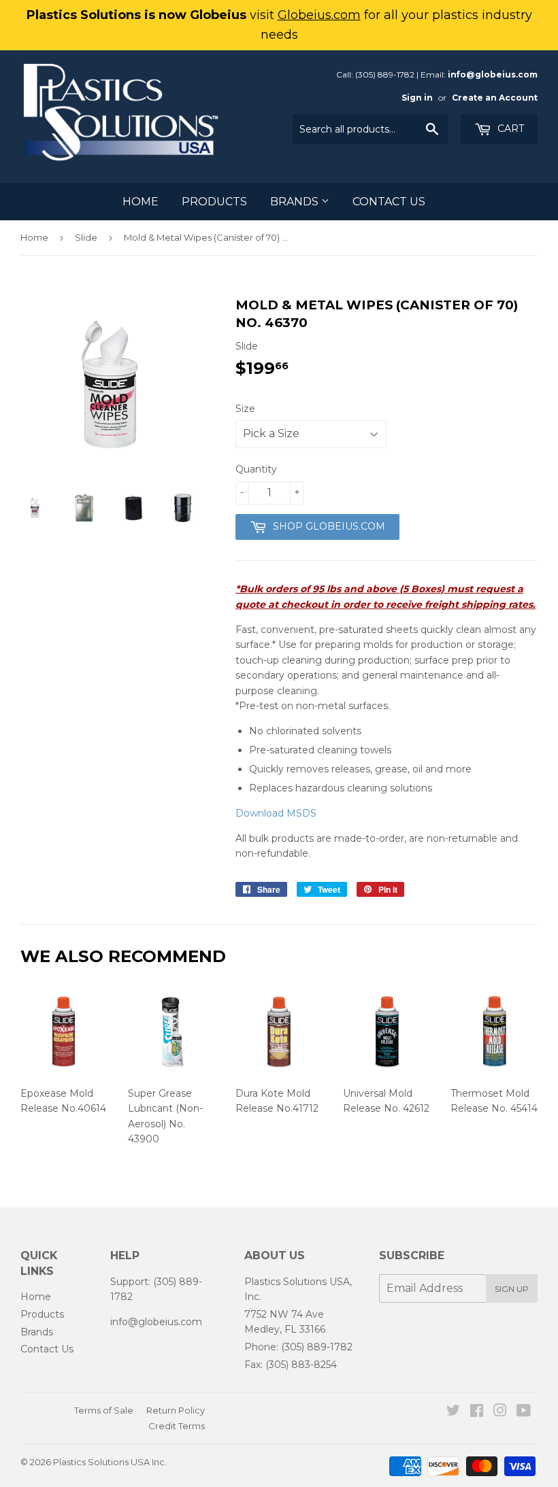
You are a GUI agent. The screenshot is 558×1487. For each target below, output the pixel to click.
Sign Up (512, 1289)
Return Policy (175, 1410)
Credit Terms (176, 1425)
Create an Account (495, 97)
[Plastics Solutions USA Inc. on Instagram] (500, 1412)
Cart (509, 128)
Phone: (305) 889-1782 (298, 1347)
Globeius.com (319, 14)
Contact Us (388, 201)
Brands (295, 201)
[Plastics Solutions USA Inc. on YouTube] (523, 1412)
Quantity (256, 469)
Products (214, 201)
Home (140, 201)
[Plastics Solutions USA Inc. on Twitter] (453, 1412)
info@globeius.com (493, 74)
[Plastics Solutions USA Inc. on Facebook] (477, 1412)
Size (245, 409)
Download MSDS (275, 813)
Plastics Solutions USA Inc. (110, 1461)
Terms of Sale (103, 1410)
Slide (86, 237)
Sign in (417, 97)
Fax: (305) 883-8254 (290, 1364)
